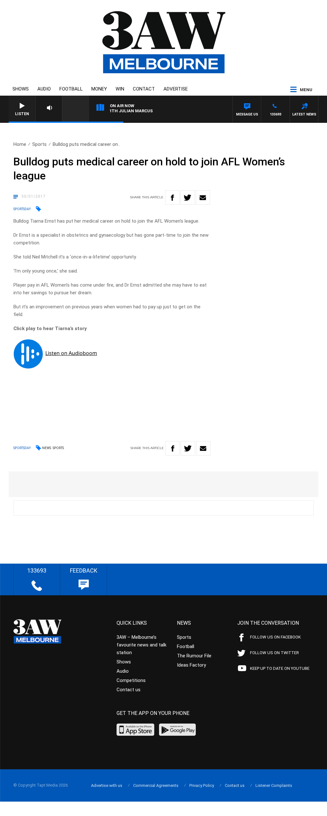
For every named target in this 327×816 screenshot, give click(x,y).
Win (120, 89)
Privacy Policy (201, 785)
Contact (144, 89)
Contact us (129, 690)
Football (71, 89)
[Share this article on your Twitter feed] (187, 197)
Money (99, 89)
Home (19, 144)
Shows (20, 89)
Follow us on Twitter (274, 652)
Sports (39, 144)
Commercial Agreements (156, 785)
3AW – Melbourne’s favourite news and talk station (141, 644)
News (46, 448)
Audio (44, 89)
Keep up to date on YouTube (279, 668)
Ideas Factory (191, 665)
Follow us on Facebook (275, 637)
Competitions (131, 680)
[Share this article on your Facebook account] (172, 197)
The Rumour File (194, 656)
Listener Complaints (273, 785)
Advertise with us (106, 785)
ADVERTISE (176, 89)
